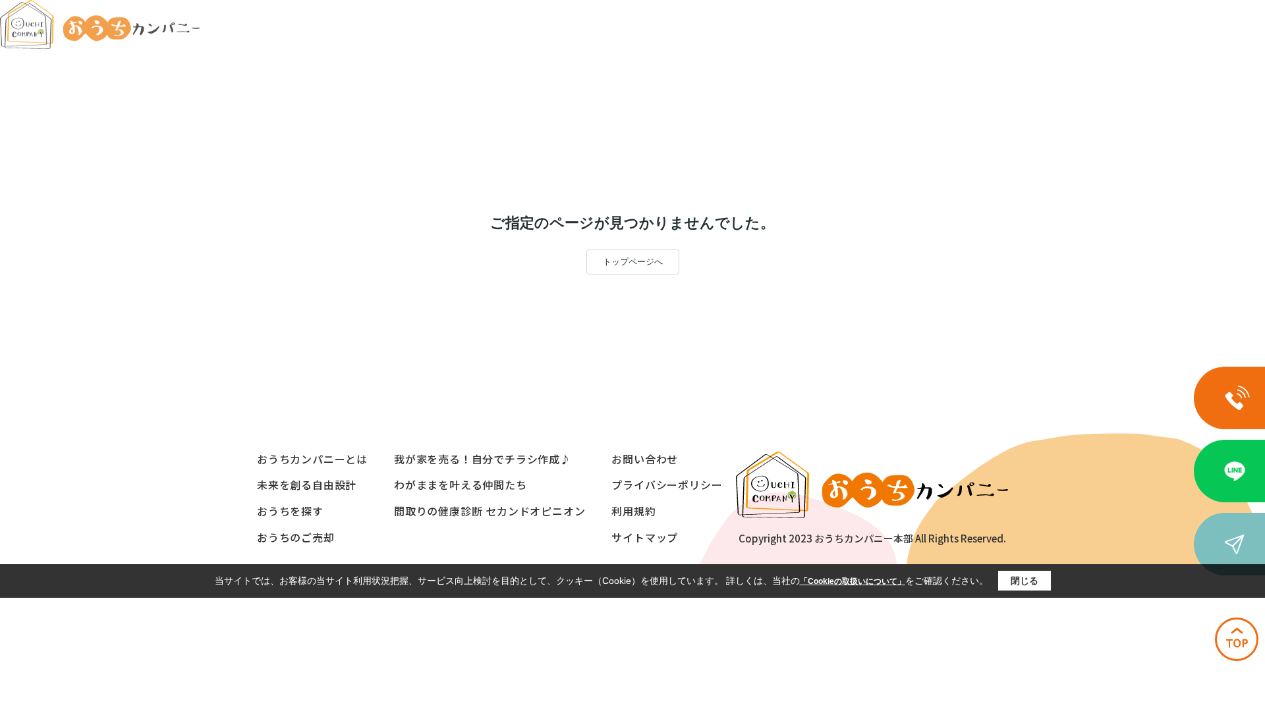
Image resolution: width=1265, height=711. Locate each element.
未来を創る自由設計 (306, 484)
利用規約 (633, 511)
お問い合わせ (644, 459)
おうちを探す (290, 511)
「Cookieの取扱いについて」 (852, 581)
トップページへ (633, 262)
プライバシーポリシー (666, 484)
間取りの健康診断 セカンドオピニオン (489, 511)
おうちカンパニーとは (312, 459)
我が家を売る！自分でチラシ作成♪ (482, 459)
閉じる (1024, 580)
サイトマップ (644, 537)
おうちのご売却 (296, 537)
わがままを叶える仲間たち (460, 484)
